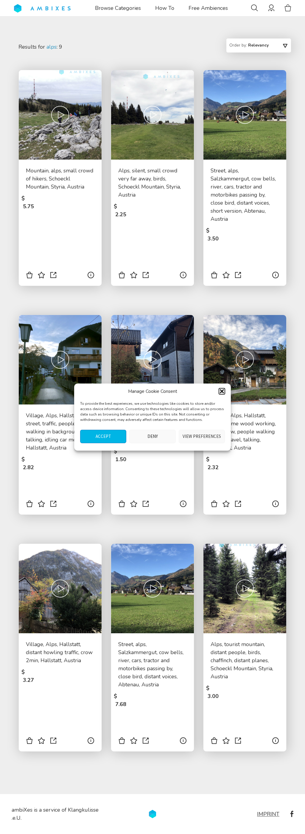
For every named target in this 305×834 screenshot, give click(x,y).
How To (164, 8)
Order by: (249, 45)
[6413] (214, 505)
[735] (122, 276)
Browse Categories (118, 8)
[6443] (214, 276)
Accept (103, 436)
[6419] (29, 505)
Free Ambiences (208, 8)
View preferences (202, 436)
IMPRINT (268, 814)
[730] (29, 276)
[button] (222, 391)
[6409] (122, 742)
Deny (152, 436)
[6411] (29, 742)
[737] (214, 742)
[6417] (122, 505)
